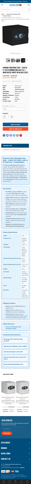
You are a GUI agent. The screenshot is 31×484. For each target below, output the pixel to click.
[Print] (10, 135)
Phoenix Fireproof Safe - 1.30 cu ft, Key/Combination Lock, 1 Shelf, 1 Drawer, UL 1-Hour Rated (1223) (22, 400)
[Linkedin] (17, 135)
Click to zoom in (16, 53)
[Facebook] (4, 135)
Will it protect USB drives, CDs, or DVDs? (15, 346)
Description (7, 145)
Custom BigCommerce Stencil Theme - (12, 467)
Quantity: (5, 113)
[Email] (7, 135)
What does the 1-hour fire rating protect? (13, 340)
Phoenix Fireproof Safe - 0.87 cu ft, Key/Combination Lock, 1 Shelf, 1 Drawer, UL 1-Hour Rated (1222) (8, 400)
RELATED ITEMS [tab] (8, 374)
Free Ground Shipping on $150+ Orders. (16, 1)
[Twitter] (14, 135)
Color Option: (9, 106)
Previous (3, 60)
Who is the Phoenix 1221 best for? (13, 364)
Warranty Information (11, 149)
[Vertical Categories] (2, 5)
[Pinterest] (20, 135)
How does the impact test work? (13, 351)
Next (27, 60)
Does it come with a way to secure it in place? (15, 358)
